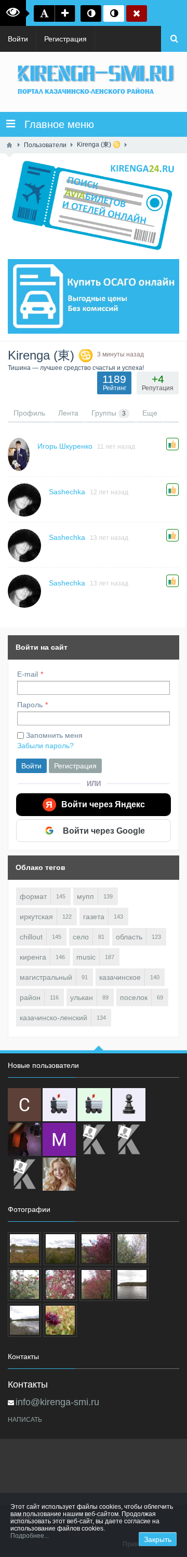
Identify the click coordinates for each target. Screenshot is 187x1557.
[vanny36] (59, 1174)
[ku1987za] (59, 1104)
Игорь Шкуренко (64, 446)
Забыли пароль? (45, 745)
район (30, 997)
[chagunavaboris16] (128, 1104)
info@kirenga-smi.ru (57, 1402)
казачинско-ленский (53, 1017)
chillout (31, 937)
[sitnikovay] (94, 1139)
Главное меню (54, 124)
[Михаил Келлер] (59, 1139)
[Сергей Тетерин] (24, 1104)
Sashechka (67, 492)
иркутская (36, 916)
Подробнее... (29, 1535)
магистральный (46, 977)
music (86, 957)
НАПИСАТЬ (25, 1419)
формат (33, 896)
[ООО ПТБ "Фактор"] (128, 1139)
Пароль (30, 705)
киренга (33, 957)
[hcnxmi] (94, 1104)
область (129, 937)
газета (93, 916)
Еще (149, 413)
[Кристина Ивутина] (24, 1174)
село (81, 937)
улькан (81, 997)
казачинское (120, 977)
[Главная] (9, 145)
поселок (134, 997)
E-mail (27, 674)
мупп (85, 896)
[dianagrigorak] (24, 1139)
